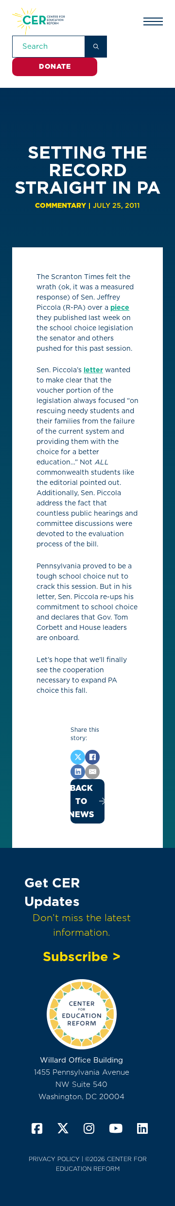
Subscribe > (82, 956)
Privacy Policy (54, 1159)
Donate (54, 66)
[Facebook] (92, 757)
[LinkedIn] (77, 771)
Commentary (60, 205)
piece (119, 307)
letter (93, 370)
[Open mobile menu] (153, 21)
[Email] (92, 771)
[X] (77, 757)
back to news (82, 801)
